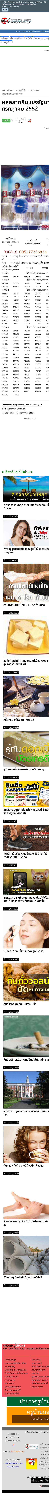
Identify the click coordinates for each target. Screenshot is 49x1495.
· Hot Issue (9, 1383)
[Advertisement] (24, 444)
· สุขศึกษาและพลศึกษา (40, 1376)
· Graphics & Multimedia (15, 1369)
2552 (31, 413)
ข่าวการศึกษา (7, 90)
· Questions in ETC (12, 1390)
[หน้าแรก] (4, 38)
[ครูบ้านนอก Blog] (28, 38)
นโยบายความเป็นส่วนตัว (10, 7)
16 (17, 413)
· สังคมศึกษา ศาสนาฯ (39, 1380)
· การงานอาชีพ (37, 1386)
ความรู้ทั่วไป (21, 90)
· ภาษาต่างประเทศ (38, 1369)
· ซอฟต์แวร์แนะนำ (11, 1376)
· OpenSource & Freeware (16, 1373)
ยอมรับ (5, 9)
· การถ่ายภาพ (9, 1380)
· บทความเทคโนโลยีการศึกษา (15, 1363)
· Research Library (12, 1386)
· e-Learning (9, 1366)
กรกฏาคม (23, 413)
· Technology (10, 1359)
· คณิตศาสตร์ (36, 1363)
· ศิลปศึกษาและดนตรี (39, 1383)
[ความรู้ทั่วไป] (6, 41)
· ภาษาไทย (35, 1373)
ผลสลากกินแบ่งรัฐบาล (16, 409)
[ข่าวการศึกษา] (17, 38)
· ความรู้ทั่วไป (36, 1359)
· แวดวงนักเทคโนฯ (11, 1393)
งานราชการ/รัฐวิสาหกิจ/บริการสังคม (21, 92)
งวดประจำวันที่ (8, 413)
